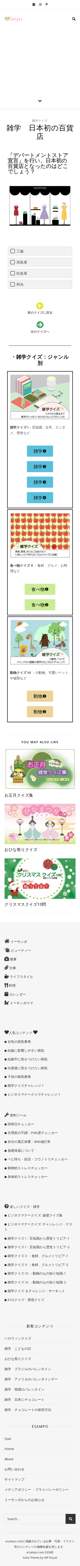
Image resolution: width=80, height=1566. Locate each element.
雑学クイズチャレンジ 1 (25, 1085)
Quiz (7, 1438)
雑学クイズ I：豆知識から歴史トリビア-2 (38, 1247)
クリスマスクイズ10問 (27, 904)
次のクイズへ (40, 331)
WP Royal (50, 1558)
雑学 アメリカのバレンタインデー (31, 1379)
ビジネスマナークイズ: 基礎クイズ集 (34, 1215)
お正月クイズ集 (20, 795)
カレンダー (17, 994)
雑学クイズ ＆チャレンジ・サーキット (36, 1291)
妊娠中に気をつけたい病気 (27, 1059)
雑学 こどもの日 (17, 1348)
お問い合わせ (14, 1469)
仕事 (12, 968)
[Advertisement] (40, 51)
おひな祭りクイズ (20, 849)
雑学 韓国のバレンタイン (24, 1389)
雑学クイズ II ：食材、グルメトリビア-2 (37, 1264)
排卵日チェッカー (20, 1124)
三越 (20, 251)
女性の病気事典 (19, 1041)
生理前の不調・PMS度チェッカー (32, 1132)
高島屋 (21, 262)
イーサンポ (18, 941)
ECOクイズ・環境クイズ (25, 1299)
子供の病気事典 (19, 1076)
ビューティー (20, 950)
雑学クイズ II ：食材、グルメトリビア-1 (37, 1256)
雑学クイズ (40, 120)
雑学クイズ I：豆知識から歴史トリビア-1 (38, 1238)
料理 (12, 985)
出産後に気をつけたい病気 (27, 1068)
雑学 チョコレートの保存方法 (27, 1409)
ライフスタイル (21, 976)
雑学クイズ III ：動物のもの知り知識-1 (36, 1273)
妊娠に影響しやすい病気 (25, 1050)
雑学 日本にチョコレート (24, 1399)
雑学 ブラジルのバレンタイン (27, 1369)
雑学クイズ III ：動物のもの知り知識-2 (36, 1282)
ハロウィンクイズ (17, 1338)
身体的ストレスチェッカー (27, 1176)
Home (9, 1448)
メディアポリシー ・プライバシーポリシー (36, 1489)
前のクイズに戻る (40, 312)
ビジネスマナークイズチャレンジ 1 (33, 1094)
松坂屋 (21, 273)
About (9, 1459)
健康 (12, 959)
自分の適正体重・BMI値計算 (28, 1141)
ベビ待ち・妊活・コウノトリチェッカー (37, 1159)
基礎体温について (20, 1150)
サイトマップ (14, 1479)
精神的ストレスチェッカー (27, 1168)
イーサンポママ (21, 1003)
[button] (40, 451)
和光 (20, 284)
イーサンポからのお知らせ (24, 1499)
